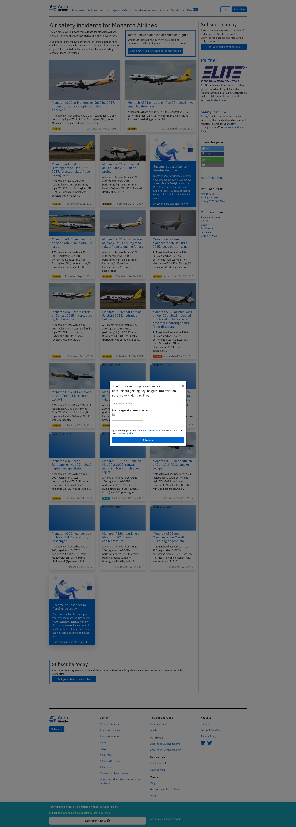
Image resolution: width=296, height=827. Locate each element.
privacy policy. (126, 433)
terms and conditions (150, 430)
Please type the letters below (130, 410)
